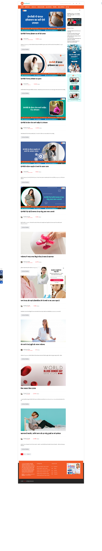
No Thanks (57, 282)
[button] (56, 270)
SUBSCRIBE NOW (56, 280)
